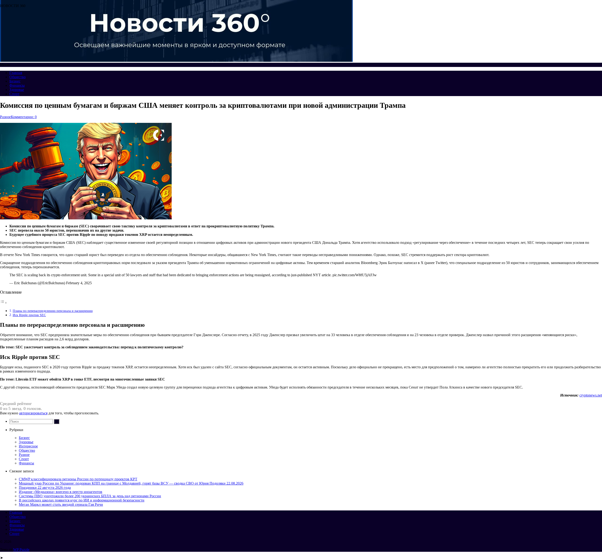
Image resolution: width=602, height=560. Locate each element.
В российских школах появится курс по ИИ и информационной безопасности (81, 500)
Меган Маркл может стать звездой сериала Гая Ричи (61, 504)
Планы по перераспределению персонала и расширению (53, 311)
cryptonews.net (590, 395)
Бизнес (14, 81)
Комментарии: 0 (24, 117)
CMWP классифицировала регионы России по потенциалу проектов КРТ (78, 479)
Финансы (17, 85)
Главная (15, 73)
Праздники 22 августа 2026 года (45, 488)
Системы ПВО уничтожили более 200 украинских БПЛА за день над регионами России (90, 496)
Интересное (28, 446)
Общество (17, 77)
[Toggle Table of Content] (3, 303)
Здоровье (16, 90)
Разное (5, 117)
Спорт (14, 94)
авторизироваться (33, 413)
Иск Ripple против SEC (29, 315)
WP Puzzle (21, 550)
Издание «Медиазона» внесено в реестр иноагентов (60, 492)
